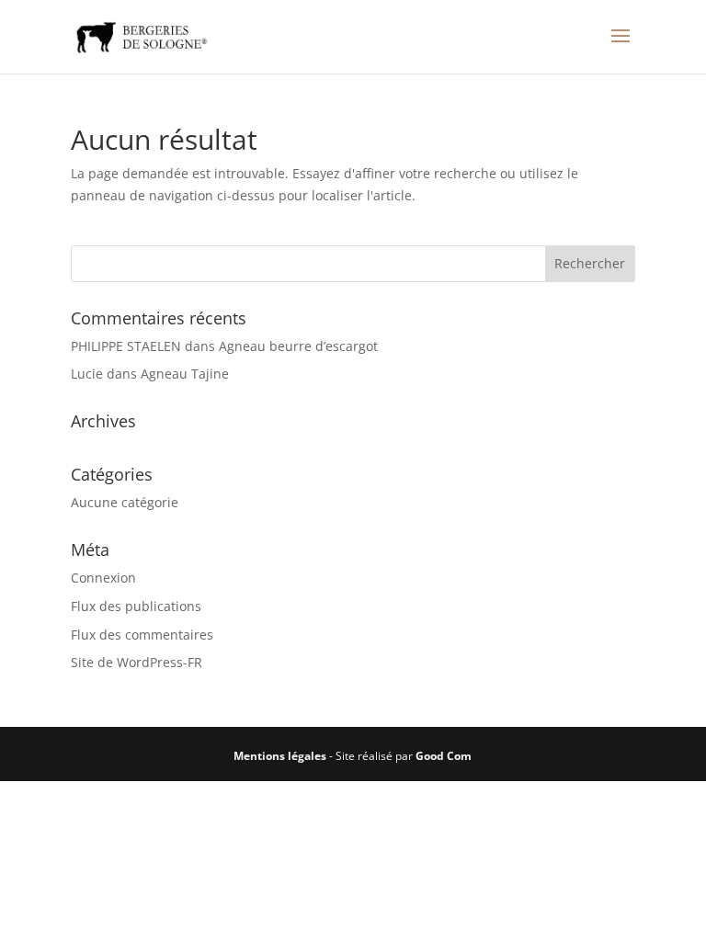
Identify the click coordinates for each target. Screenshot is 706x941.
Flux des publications (136, 606)
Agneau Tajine (185, 373)
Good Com (444, 756)
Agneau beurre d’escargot (298, 346)
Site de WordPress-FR (136, 662)
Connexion (103, 577)
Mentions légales (279, 756)
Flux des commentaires (142, 634)
